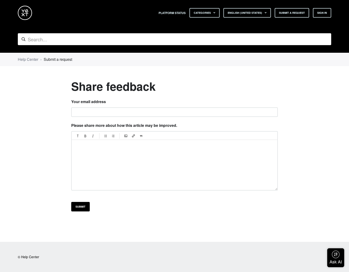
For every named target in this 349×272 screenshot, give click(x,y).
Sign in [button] (322, 12)
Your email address (88, 101)
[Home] (25, 13)
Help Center (28, 59)
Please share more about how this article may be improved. (124, 125)
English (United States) (245, 12)
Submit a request (292, 12)
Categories (203, 12)
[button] (78, 136)
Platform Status (172, 13)
